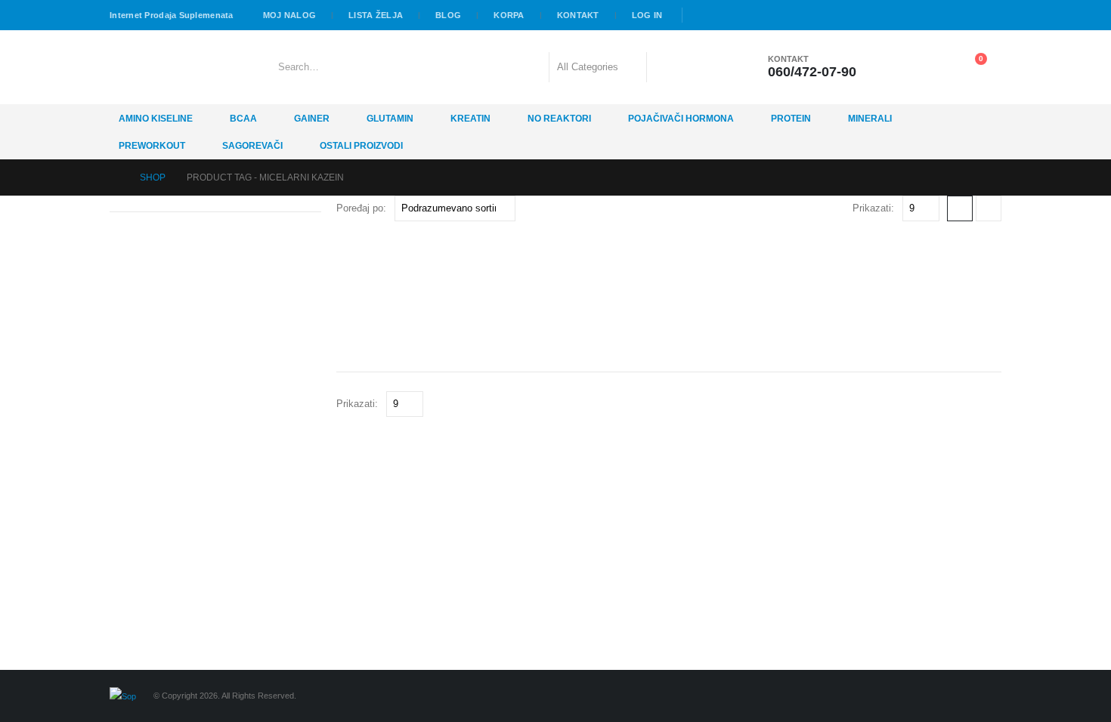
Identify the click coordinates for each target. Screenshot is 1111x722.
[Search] (668, 67)
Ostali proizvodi (361, 145)
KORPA (509, 15)
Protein (791, 118)
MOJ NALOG (289, 15)
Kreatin (470, 118)
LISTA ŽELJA (375, 15)
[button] (960, 208)
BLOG (448, 15)
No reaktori (559, 118)
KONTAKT (578, 15)
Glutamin (390, 118)
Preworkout (152, 145)
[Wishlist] (930, 67)
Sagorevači (252, 145)
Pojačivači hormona (681, 118)
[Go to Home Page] (114, 177)
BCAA (243, 118)
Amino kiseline (156, 118)
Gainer (312, 118)
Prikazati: (873, 208)
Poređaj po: (361, 208)
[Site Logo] (151, 67)
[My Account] (893, 67)
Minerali (870, 118)
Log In (647, 15)
